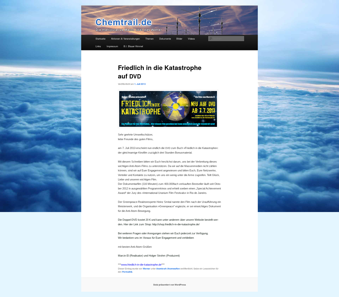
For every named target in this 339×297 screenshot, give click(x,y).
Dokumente (165, 38)
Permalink (127, 271)
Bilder (179, 38)
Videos (191, 38)
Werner (146, 268)
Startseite (100, 38)
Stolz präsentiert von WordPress (169, 284)
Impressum (112, 46)
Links (98, 46)
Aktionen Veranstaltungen (125, 38)
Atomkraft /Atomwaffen (168, 268)
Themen (149, 38)
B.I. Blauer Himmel (133, 46)
